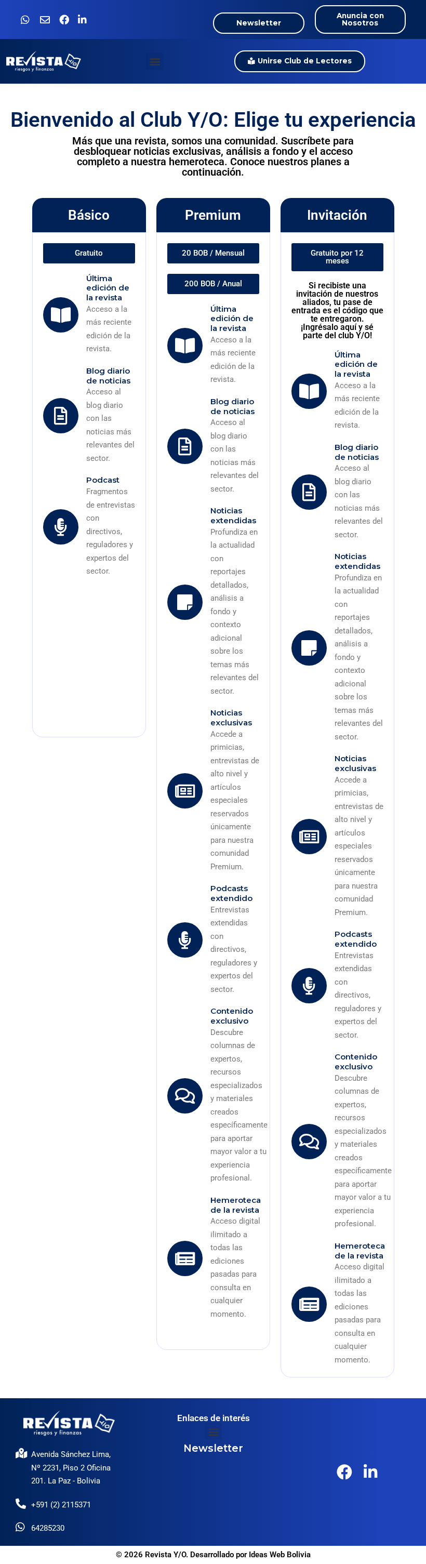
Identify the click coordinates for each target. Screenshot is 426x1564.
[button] (154, 61)
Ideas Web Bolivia (280, 1554)
